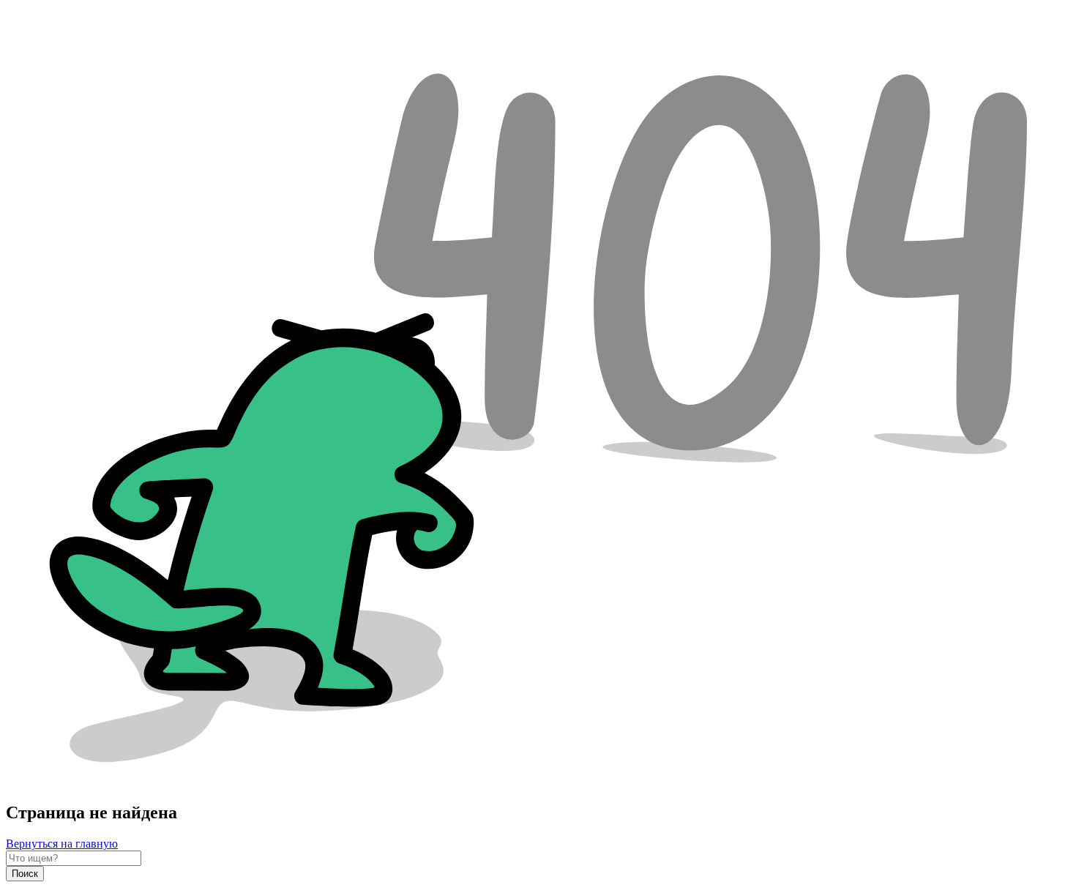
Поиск (25, 873)
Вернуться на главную (62, 843)
